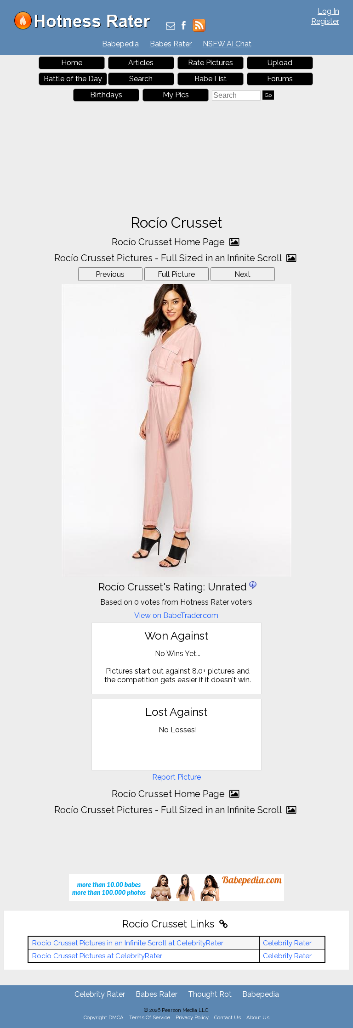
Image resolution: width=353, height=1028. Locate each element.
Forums (280, 78)
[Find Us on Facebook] (183, 26)
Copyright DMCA (104, 1017)
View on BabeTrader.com (176, 615)
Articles (141, 62)
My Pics (176, 94)
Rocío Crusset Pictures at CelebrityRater (97, 956)
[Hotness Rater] (85, 27)
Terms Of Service (149, 1017)
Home (71, 62)
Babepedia (120, 43)
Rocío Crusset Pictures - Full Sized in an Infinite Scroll (169, 258)
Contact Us (227, 1017)
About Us (257, 1017)
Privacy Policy (192, 1017)
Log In (328, 11)
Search (141, 78)
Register (325, 21)
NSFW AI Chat (227, 43)
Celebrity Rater (287, 943)
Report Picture (176, 777)
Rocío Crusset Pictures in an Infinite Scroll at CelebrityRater (127, 943)
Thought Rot (210, 994)
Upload (280, 62)
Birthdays (106, 94)
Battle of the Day (73, 78)
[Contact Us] (170, 26)
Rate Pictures (210, 62)
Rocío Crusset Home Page (169, 241)
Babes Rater (171, 43)
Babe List (210, 78)
